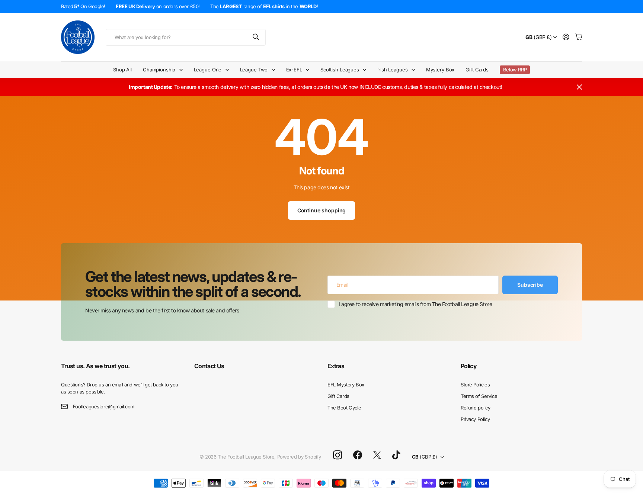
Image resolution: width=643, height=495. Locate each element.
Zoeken (256, 37)
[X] (377, 455)
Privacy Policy (475, 419)
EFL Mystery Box (345, 385)
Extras (335, 366)
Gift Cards (477, 70)
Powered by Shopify (299, 457)
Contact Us (209, 366)
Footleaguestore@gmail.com (104, 406)
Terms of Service (479, 396)
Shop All (122, 70)
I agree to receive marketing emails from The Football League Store (415, 304)
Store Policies (475, 385)
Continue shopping (321, 210)
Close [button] (579, 87)
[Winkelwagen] (578, 37)
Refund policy (475, 408)
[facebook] (357, 455)
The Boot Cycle (344, 408)
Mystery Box (440, 70)
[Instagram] (337, 455)
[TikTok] (396, 455)
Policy (469, 366)
